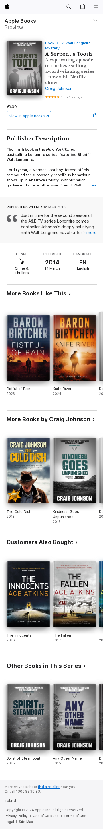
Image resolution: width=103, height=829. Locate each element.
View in (27, 116)
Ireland (10, 801)
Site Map (26, 822)
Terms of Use (75, 816)
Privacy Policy (16, 816)
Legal (9, 822)
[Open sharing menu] (95, 116)
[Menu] (96, 7)
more (92, 185)
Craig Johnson (58, 88)
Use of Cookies (45, 816)
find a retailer (49, 787)
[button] (69, 7)
